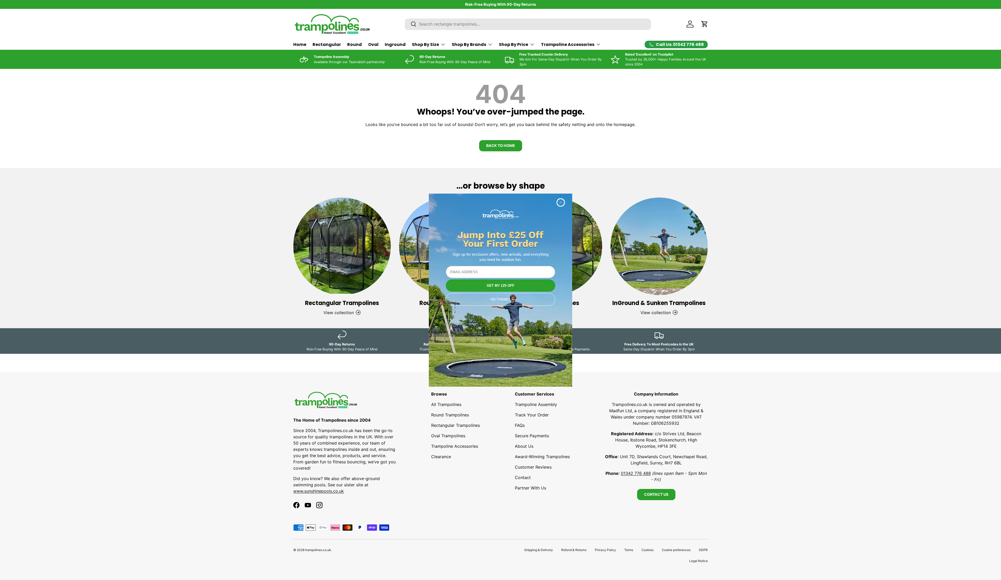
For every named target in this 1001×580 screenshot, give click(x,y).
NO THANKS (500, 299)
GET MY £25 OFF (500, 286)
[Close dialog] (560, 202)
